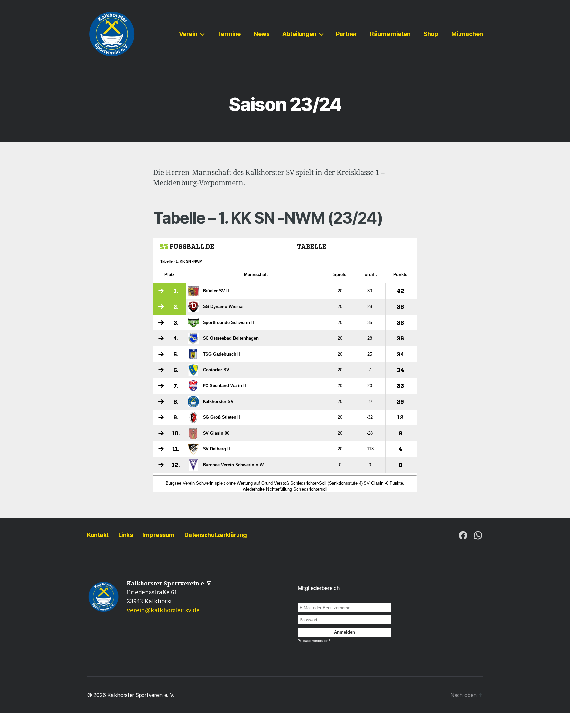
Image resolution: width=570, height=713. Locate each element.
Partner (346, 33)
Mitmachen (467, 33)
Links (125, 534)
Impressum (158, 534)
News (261, 33)
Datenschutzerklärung (215, 534)
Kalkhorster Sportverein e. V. (140, 695)
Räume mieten (390, 33)
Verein (188, 33)
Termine (229, 33)
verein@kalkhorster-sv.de (163, 610)
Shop (431, 33)
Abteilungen (299, 33)
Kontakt (98, 534)
